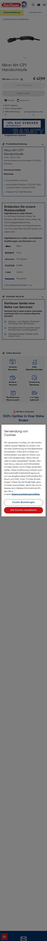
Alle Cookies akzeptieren (23, 510)
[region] (23, 470)
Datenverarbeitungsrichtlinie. (26, 494)
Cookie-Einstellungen (23, 502)
